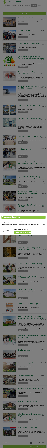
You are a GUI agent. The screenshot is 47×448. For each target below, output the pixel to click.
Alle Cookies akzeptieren (22, 232)
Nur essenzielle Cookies (21, 229)
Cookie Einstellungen (7, 231)
